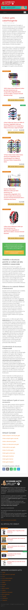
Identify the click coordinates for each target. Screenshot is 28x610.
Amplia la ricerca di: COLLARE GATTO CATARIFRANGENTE (14, 252)
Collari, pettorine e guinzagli (9, 22)
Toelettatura (5, 598)
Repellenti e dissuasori (7, 592)
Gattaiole (4, 584)
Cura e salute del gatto (7, 578)
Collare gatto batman (7, 459)
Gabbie (3, 582)
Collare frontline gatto (8, 450)
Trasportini (4, 600)
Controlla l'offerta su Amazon (16, 100)
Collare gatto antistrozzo (8, 453)
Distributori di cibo (6, 580)
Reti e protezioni (6, 594)
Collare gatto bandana (8, 456)
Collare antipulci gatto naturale (10, 438)
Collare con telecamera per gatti (10, 444)
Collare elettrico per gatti (8, 447)
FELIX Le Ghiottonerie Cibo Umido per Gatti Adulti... (16, 539)
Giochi (3, 586)
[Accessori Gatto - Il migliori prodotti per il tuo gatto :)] (8, 3)
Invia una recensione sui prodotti (8, 520)
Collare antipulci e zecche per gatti (11, 435)
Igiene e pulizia (5, 588)
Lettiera (4, 590)
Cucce (3, 576)
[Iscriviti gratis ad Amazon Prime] (14, 7)
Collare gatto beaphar (8, 462)
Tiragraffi (4, 596)
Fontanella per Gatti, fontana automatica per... (14, 554)
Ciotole (3, 572)
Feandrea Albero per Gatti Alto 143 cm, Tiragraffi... (16, 562)
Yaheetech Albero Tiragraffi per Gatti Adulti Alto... (15, 531)
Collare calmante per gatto (9, 441)
